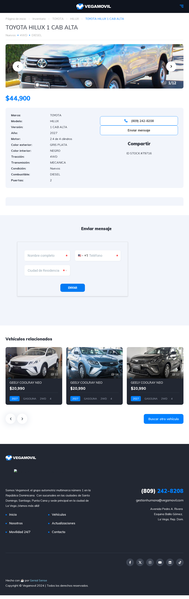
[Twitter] (140, 562)
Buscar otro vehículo (163, 419)
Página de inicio (16, 19)
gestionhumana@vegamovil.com (159, 500)
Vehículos (59, 514)
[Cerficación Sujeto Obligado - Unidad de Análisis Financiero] (42, 471)
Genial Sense (38, 580)
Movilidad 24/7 (19, 532)
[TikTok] (180, 562)
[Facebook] (130, 562)
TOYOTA (58, 19)
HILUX (74, 19)
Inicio (13, 514)
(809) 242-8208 (142, 121)
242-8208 (162, 490)
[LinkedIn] (170, 562)
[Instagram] (150, 562)
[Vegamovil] (93, 6)
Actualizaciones (63, 523)
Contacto (58, 532)
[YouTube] (160, 562)
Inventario (39, 19)
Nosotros (16, 523)
